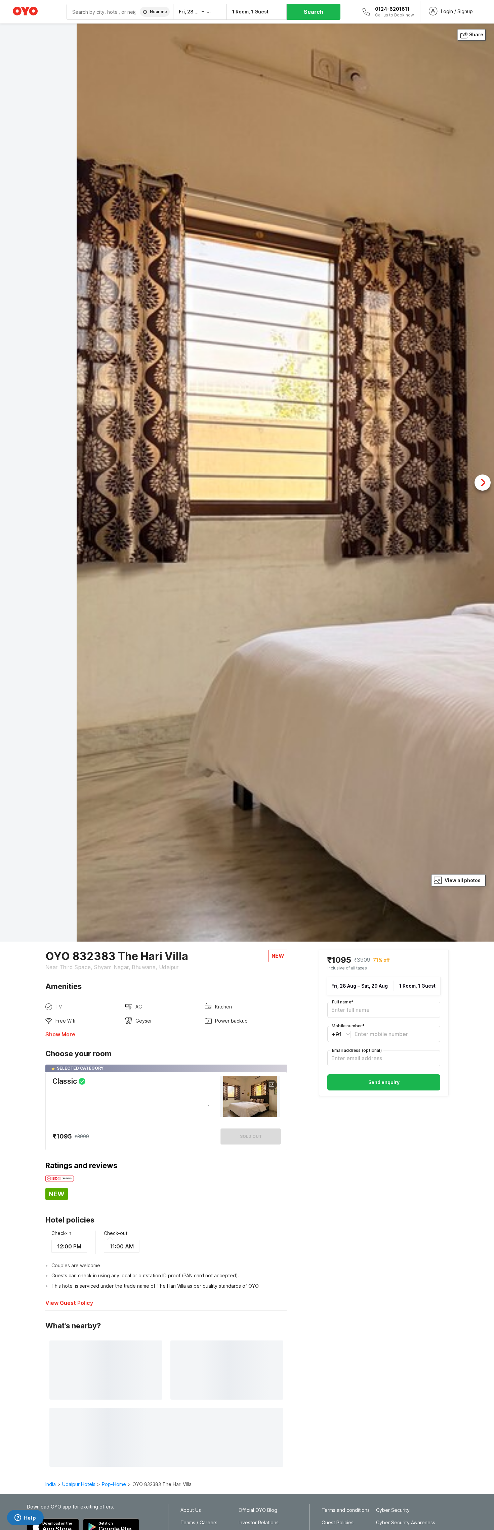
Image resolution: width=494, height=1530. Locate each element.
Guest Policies (338, 1522)
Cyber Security (393, 1510)
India (50, 1484)
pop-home (114, 1484)
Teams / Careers (198, 1522)
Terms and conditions (346, 1510)
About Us (190, 1510)
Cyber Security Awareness (405, 1522)
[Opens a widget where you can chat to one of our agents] (25, 1518)
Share (476, 34)
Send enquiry (384, 1082)
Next (483, 482)
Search (313, 11)
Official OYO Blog (258, 1510)
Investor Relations (259, 1522)
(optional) (357, 1050)
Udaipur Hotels (78, 1484)
